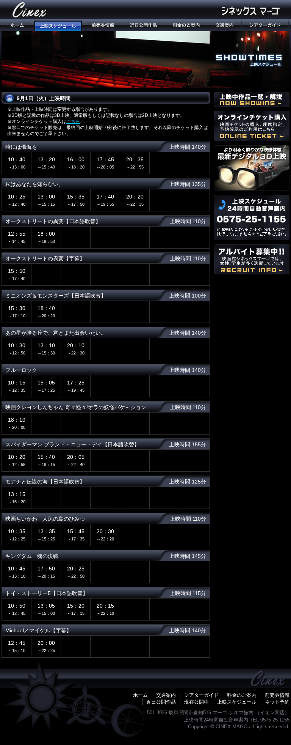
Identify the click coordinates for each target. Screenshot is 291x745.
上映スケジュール (58, 25)
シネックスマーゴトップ (17, 25)
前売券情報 (103, 25)
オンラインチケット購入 (251, 126)
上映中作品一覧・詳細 (251, 99)
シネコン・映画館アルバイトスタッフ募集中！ (251, 259)
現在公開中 (196, 702)
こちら (73, 121)
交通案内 (224, 25)
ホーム (140, 695)
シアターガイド (265, 25)
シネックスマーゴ (30, 9)
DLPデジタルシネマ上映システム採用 (251, 168)
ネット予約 (277, 702)
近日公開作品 (143, 25)
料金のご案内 (186, 25)
